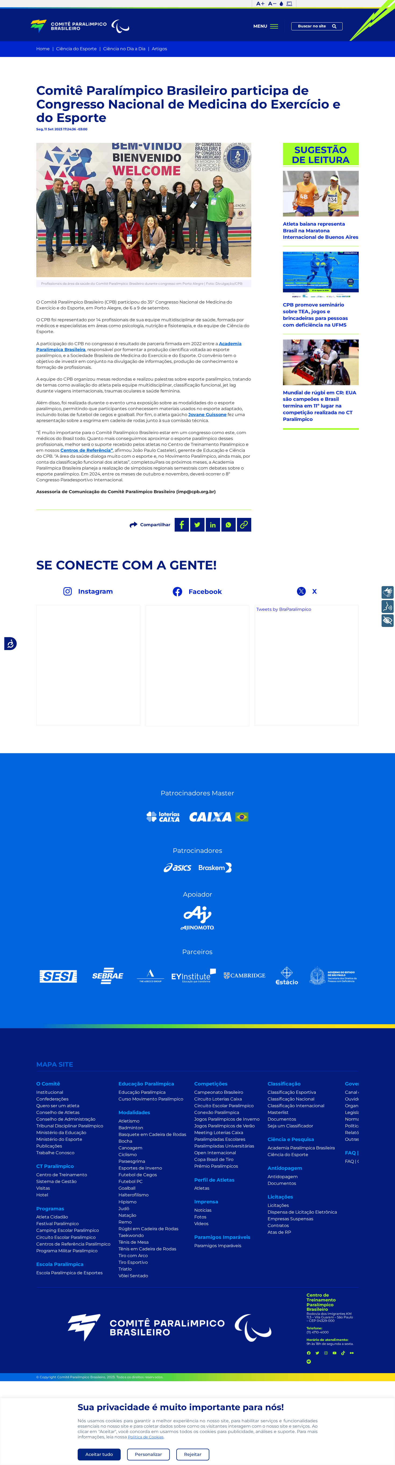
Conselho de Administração (65, 1119)
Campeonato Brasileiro (218, 1092)
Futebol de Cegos (138, 1174)
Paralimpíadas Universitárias (224, 1146)
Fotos (200, 1216)
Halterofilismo (134, 1194)
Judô (124, 1208)
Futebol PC (131, 1181)
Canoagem (130, 1147)
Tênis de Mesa (134, 1242)
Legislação (356, 1112)
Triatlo (125, 1269)
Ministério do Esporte (59, 1139)
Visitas (43, 1188)
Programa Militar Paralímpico (67, 1250)
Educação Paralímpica (142, 1092)
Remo (125, 1222)
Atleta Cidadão (52, 1216)
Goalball (127, 1188)
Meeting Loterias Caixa (218, 1132)
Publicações (49, 1146)
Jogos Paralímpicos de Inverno (227, 1119)
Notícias (202, 1210)
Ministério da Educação (61, 1132)
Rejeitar (193, 1454)
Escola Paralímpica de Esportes (69, 1272)
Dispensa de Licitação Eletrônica (302, 1212)
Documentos (282, 1119)
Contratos (278, 1225)
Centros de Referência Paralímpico (73, 1244)
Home (43, 48)
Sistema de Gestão (56, 1181)
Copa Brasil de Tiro (214, 1159)
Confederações (52, 1099)
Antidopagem (283, 1176)
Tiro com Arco (133, 1255)
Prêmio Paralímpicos (216, 1166)
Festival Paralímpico (57, 1223)
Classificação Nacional (291, 1099)
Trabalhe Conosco (55, 1152)
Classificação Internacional (296, 1105)
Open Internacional (215, 1152)
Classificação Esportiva (292, 1092)
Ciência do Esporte (76, 48)
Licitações (278, 1205)
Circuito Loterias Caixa (218, 1099)
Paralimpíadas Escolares (219, 1139)
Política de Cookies (146, 1437)
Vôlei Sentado (133, 1275)
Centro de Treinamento (61, 1174)
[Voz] (388, 606)
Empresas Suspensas (290, 1218)
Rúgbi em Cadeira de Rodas (148, 1228)
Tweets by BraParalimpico (283, 609)
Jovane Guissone (207, 414)
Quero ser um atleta (57, 1105)
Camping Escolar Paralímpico (67, 1230)
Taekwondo (131, 1235)
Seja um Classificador (290, 1125)
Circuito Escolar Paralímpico (66, 1237)
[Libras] (388, 592)
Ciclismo (128, 1154)
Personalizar (148, 1454)
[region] (197, 1431)
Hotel (42, 1194)
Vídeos (201, 1223)
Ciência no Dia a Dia (124, 48)
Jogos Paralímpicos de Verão (224, 1125)
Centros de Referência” (86, 450)
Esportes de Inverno (140, 1168)
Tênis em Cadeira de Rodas (147, 1248)
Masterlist (278, 1112)
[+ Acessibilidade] (388, 620)
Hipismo (128, 1201)
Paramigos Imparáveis (217, 1245)
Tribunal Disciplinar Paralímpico (69, 1125)
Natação (127, 1215)
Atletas (201, 1188)
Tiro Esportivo (133, 1262)
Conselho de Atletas (58, 1112)
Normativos (357, 1119)
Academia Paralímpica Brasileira (301, 1147)
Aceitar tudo (99, 1454)
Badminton (131, 1127)
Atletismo (129, 1121)
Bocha (125, 1141)
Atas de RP (279, 1232)
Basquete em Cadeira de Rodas (152, 1134)
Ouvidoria (355, 1099)
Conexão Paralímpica (216, 1112)
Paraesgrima (132, 1161)
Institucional (49, 1092)
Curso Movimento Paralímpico (151, 1099)
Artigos (159, 48)
